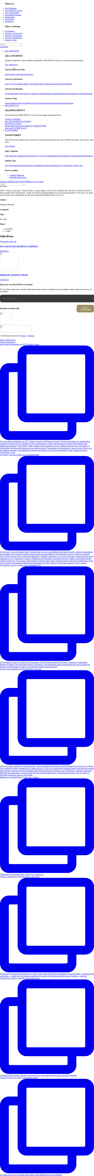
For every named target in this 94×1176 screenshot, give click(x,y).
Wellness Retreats (86, 156)
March (20, 103)
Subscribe (85, 309)
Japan (54, 94)
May (28, 103)
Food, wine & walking (13, 84)
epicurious (4, 47)
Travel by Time (11, 40)
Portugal (59, 94)
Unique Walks (43, 84)
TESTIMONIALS (16, 128)
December (69, 103)
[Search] (24, 184)
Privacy (24, 336)
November (61, 103)
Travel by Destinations (13, 38)
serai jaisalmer (52, 165)
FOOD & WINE (13, 124)
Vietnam (89, 94)
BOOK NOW (9, 182)
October (54, 103)
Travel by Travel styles (13, 33)
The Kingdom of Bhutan (76, 94)
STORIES (11, 130)
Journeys (11, 65)
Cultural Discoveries (57, 84)
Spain (64, 94)
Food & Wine (27, 156)
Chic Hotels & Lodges (13, 156)
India (46, 94)
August (40, 103)
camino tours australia (31, 165)
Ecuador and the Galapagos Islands (30, 94)
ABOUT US (12, 105)
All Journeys (10, 31)
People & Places (58, 156)
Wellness (68, 84)
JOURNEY (12, 51)
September (47, 103)
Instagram (7, 342)
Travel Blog (9, 19)
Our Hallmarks (10, 8)
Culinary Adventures (30, 84)
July (35, 103)
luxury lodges (62, 165)
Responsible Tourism (13, 15)
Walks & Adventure (71, 156)
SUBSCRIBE (32, 182)
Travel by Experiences (13, 36)
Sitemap (31, 336)
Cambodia (9, 94)
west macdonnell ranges (14, 165)
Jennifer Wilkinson (17, 175)
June (32, 103)
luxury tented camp (75, 165)
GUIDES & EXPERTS (18, 121)
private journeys (27, 74)
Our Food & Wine (12, 13)
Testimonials (10, 17)
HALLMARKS (13, 119)
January (8, 103)
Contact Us (9, 22)
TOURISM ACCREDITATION (25, 126)
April (25, 103)
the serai (43, 165)
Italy (50, 94)
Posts (10, 146)
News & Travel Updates (42, 156)
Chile (15, 94)
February (14, 103)
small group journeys (13, 74)
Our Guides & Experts (13, 10)
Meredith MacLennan (18, 177)
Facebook (8, 340)
